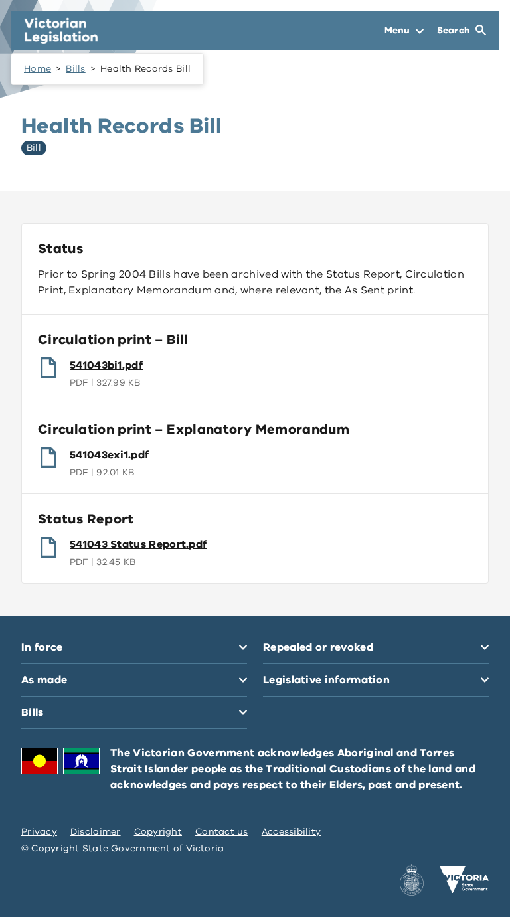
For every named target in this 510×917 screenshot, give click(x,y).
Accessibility (291, 831)
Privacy (39, 831)
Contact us (221, 831)
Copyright (158, 831)
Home (37, 68)
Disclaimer (95, 831)
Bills (75, 68)
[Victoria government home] (464, 880)
